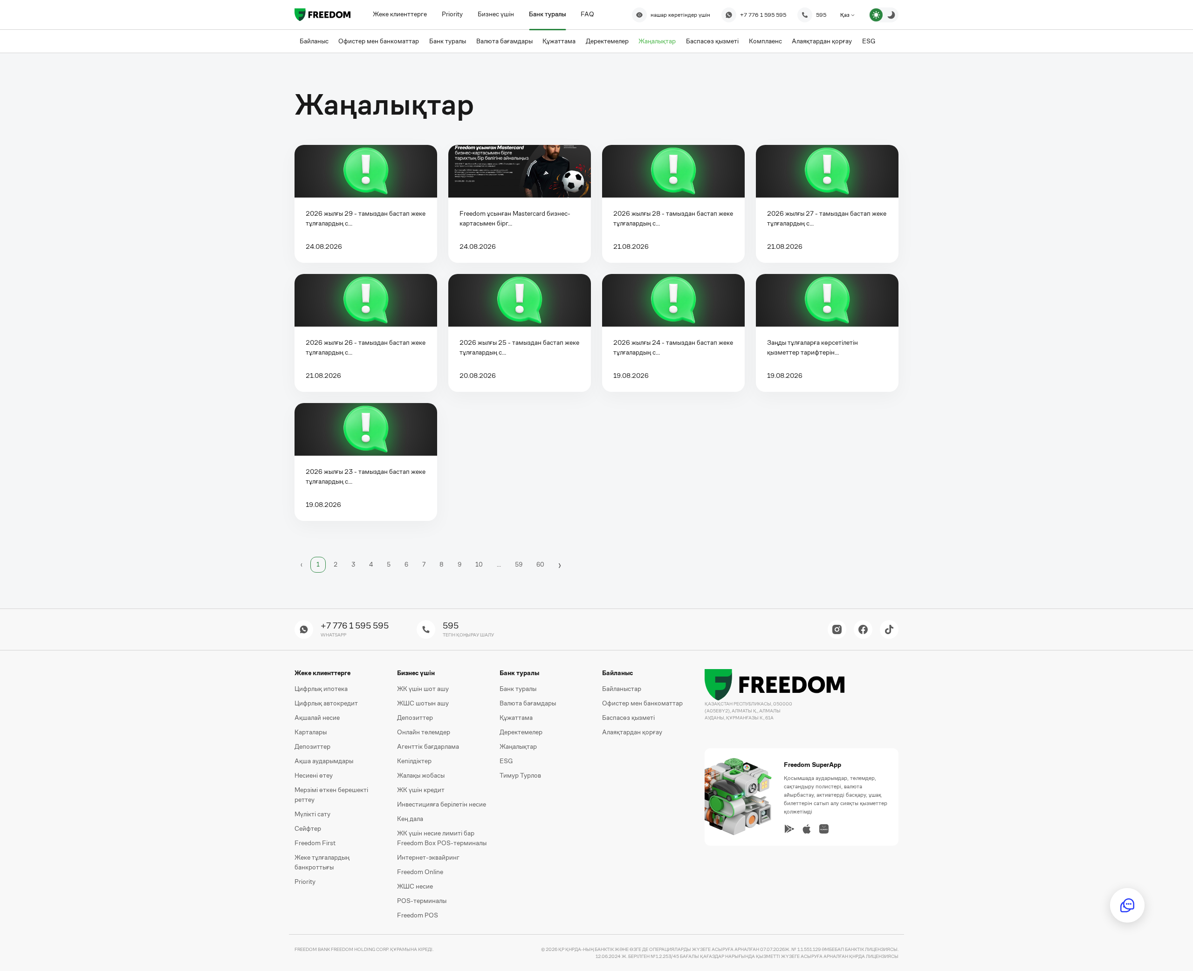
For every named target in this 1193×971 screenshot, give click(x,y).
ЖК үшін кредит (421, 789)
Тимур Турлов (520, 775)
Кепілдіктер (414, 761)
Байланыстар (621, 688)
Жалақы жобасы (421, 775)
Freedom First (315, 843)
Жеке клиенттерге (400, 14)
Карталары (311, 732)
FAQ (587, 14)
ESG (506, 761)
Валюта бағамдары (528, 703)
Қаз (845, 15)
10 (479, 564)
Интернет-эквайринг (428, 857)
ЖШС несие (415, 886)
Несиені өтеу (314, 775)
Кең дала (410, 818)
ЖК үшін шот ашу (423, 688)
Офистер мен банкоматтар (642, 703)
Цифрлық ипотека (321, 688)
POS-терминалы (421, 900)
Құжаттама (516, 717)
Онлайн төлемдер (423, 732)
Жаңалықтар (518, 746)
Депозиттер (312, 746)
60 (540, 564)
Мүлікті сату (312, 814)
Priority (452, 14)
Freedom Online (420, 871)
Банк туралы (547, 14)
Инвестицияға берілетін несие (441, 804)
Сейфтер (308, 828)
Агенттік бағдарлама (428, 746)
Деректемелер (521, 732)
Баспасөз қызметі (628, 717)
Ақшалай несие (317, 717)
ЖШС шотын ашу (423, 703)
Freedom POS (417, 915)
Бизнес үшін (496, 14)
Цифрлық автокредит (326, 703)
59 (518, 564)
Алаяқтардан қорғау (632, 732)
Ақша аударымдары (324, 761)
